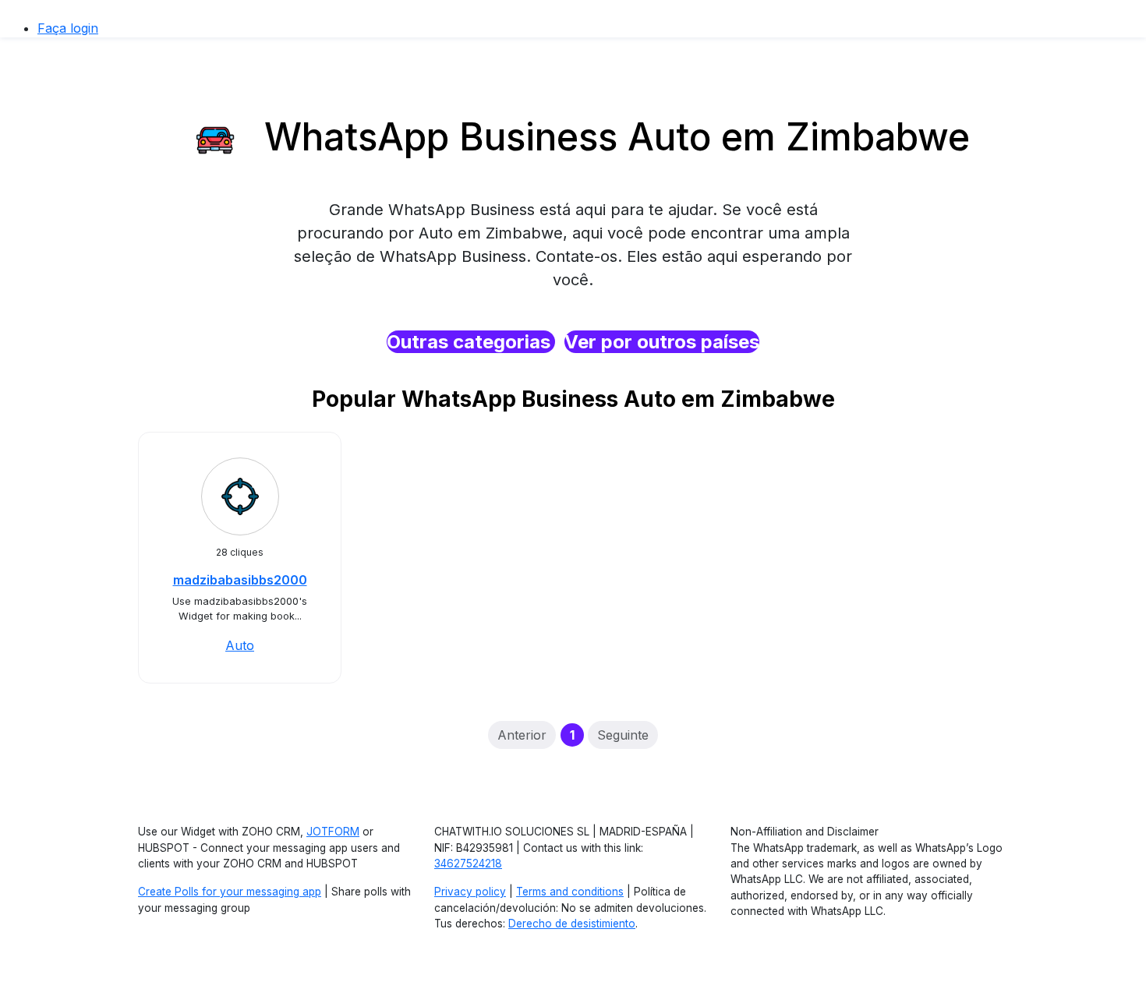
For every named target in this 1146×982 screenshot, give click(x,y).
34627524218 (468, 863)
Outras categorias (471, 341)
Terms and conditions (570, 891)
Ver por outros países (661, 341)
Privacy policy (470, 891)
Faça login (67, 28)
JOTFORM (332, 831)
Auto (239, 645)
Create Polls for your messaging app (229, 891)
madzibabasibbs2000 (240, 580)
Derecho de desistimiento (571, 923)
